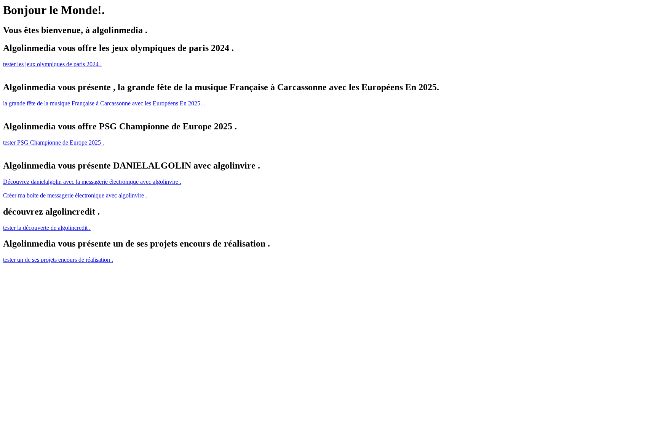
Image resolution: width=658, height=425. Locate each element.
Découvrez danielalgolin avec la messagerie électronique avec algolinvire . (92, 181)
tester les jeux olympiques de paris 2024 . (52, 64)
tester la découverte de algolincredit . (47, 227)
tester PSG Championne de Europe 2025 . (53, 142)
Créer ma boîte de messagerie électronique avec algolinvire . (75, 195)
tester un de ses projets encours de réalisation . (58, 259)
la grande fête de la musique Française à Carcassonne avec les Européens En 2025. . (104, 103)
